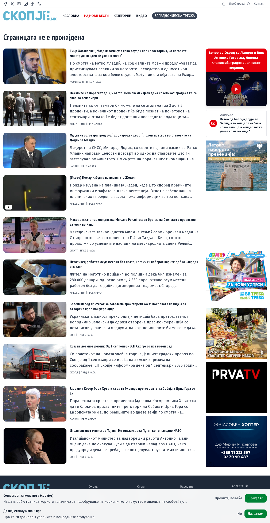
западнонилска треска (175, 16)
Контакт (259, 3)
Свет (73, 335)
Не (240, 514)
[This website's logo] (30, 16)
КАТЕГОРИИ (122, 16)
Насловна (186, 486)
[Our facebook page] (5, 4)
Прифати (255, 498)
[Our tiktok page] (32, 4)
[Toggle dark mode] (223, 3)
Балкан (75, 166)
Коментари (77, 81)
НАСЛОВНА (70, 16)
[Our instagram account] (26, 4)
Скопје (74, 372)
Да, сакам (255, 514)
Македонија (78, 124)
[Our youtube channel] (19, 4)
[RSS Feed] (39, 4)
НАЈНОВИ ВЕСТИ (96, 16)
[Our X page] (12, 4)
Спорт (74, 250)
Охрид (93, 486)
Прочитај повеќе (228, 498)
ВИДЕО (141, 16)
